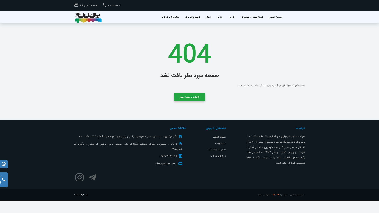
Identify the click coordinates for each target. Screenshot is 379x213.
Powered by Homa (81, 195)
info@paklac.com (89, 5)
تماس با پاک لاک (217, 150)
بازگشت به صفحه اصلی (189, 97)
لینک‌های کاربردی (216, 128)
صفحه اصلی (219, 137)
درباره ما (300, 128)
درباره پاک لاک (218, 156)
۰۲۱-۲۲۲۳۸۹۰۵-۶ (114, 5)
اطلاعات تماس (178, 128)
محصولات (220, 143)
